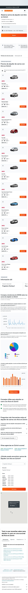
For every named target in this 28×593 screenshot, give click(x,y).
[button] (26, 7)
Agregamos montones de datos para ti (10, 587)
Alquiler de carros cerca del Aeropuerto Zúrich (13, 548)
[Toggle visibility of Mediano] (17, 354)
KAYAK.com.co (6, 569)
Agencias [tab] (12, 539)
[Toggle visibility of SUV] (6, 358)
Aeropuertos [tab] (5, 539)
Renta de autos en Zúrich (7, 570)
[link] (14, 392)
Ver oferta (23, 88)
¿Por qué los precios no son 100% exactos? (12, 589)
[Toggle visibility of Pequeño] (7, 354)
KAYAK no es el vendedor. (7, 584)
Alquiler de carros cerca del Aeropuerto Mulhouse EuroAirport (14, 554)
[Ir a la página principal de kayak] (8, 10)
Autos (11, 569)
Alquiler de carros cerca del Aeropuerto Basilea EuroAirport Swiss (13, 551)
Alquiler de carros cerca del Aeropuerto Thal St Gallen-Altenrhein (13, 559)
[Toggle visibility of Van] (6, 356)
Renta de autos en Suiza (18, 569)
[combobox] (7, 19)
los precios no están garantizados (8, 580)
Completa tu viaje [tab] (21, 539)
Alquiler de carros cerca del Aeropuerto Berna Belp (14, 557)
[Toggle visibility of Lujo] (16, 356)
